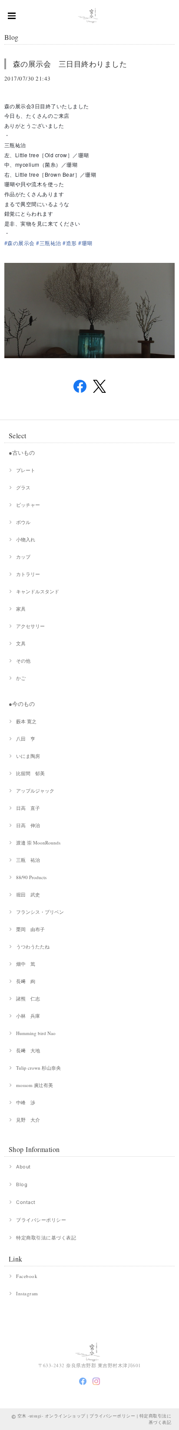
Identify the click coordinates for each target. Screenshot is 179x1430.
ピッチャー (28, 504)
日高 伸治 (28, 825)
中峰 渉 (25, 1102)
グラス (23, 487)
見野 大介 (28, 1119)
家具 (21, 608)
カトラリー (28, 574)
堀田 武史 (28, 894)
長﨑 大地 (28, 1050)
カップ (23, 556)
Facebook (26, 1276)
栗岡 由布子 (30, 929)
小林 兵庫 (28, 1016)
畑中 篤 (25, 964)
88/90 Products (31, 877)
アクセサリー (30, 626)
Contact (25, 1202)
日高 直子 (28, 808)
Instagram (27, 1293)
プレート (25, 470)
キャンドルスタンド (37, 591)
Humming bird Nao (36, 1033)
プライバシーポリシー (41, 1220)
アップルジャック (35, 790)
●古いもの (22, 452)
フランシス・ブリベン (40, 912)
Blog (21, 1184)
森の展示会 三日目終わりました (70, 63)
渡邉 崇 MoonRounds (38, 842)
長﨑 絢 (25, 981)
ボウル (23, 522)
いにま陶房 (28, 756)
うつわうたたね (33, 946)
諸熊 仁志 (28, 998)
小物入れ (25, 539)
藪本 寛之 (26, 721)
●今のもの (22, 704)
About (23, 1167)
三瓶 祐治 (28, 860)
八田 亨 (25, 738)
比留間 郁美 (30, 773)
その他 (23, 660)
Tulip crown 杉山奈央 (38, 1067)
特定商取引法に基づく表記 (46, 1238)
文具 (21, 643)
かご (21, 678)
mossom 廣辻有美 (34, 1085)
